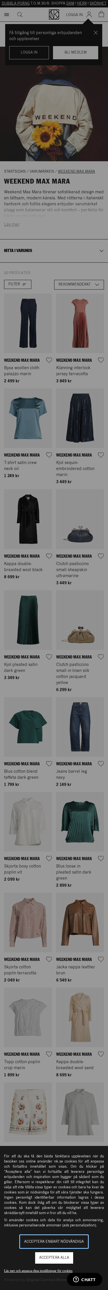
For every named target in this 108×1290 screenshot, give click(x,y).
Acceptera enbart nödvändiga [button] (54, 1241)
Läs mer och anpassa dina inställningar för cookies (38, 1271)
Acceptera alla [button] (54, 1257)
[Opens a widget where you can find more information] (84, 1280)
